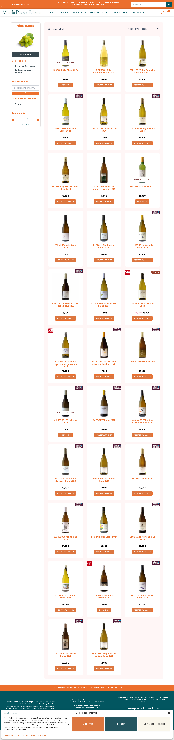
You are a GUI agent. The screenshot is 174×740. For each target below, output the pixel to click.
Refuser (121, 724)
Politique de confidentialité (14, 735)
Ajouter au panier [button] (104, 85)
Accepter (88, 724)
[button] (169, 713)
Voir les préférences (154, 724)
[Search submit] (169, 4)
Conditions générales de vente (87, 705)
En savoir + (65, 85)
